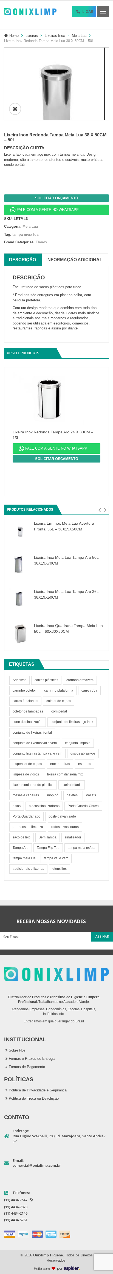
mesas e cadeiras (26, 795)
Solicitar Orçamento (56, 198)
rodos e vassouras (65, 827)
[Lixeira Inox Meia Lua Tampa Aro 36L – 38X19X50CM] (20, 599)
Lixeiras (32, 36)
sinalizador (73, 837)
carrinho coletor (24, 690)
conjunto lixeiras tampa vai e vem (37, 753)
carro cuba (89, 690)
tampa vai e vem (56, 858)
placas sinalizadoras (44, 806)
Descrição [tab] (22, 259)
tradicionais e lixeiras (28, 869)
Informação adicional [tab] (74, 259)
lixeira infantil (71, 785)
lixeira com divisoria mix (65, 774)
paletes (72, 795)
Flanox (41, 242)
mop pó (52, 795)
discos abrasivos (82, 753)
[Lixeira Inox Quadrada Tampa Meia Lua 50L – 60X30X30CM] (20, 633)
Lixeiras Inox (55, 36)
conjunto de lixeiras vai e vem (35, 743)
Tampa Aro (21, 848)
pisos (17, 806)
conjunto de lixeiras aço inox (72, 722)
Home (14, 36)
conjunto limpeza (78, 743)
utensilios (59, 869)
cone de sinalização (28, 722)
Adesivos (19, 680)
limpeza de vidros (26, 774)
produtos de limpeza (28, 827)
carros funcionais (25, 701)
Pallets (91, 795)
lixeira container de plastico (33, 785)
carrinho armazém (80, 680)
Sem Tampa (47, 837)
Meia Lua (79, 36)
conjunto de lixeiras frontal (32, 732)
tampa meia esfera (81, 848)
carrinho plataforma (58, 690)
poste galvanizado (62, 816)
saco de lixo (21, 837)
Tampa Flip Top (48, 848)
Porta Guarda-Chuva (83, 806)
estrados (84, 764)
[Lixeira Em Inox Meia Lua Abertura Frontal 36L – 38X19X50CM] (20, 531)
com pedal (59, 711)
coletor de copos (58, 701)
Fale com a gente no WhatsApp (48, 210)
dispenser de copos (27, 764)
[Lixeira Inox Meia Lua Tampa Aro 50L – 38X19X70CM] (20, 565)
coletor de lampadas (28, 711)
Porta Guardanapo (26, 816)
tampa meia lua (24, 858)
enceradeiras (60, 764)
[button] (99, 510)
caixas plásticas (46, 680)
